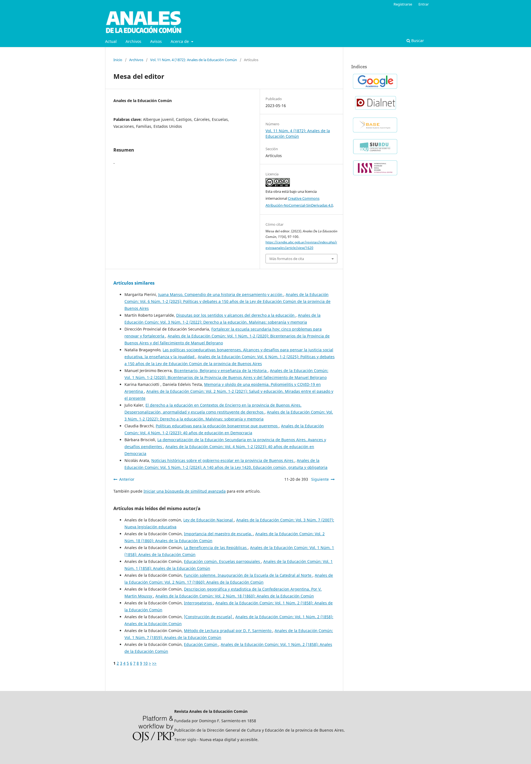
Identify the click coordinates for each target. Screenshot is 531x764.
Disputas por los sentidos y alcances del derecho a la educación (236, 315)
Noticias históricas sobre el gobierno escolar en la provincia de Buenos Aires (223, 460)
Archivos (133, 41)
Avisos (156, 41)
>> (154, 663)
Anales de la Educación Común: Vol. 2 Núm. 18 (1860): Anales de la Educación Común (234, 596)
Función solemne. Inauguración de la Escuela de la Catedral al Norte (248, 575)
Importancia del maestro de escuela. (218, 533)
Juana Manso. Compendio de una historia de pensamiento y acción (220, 294)
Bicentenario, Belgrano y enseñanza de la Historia (221, 370)
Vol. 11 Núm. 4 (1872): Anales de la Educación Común (193, 59)
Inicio (117, 59)
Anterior (126, 479)
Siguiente (320, 479)
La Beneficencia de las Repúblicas (216, 547)
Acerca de (180, 41)
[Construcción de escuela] (208, 616)
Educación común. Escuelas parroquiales (222, 561)
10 (145, 663)
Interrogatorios (198, 603)
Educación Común (201, 644)
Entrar (423, 4)
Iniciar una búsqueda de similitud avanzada (185, 491)
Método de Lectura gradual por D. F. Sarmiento (228, 630)
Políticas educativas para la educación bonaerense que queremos (217, 425)
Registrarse (403, 4)
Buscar (417, 40)
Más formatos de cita (286, 258)
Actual (111, 41)
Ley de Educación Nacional (208, 520)
